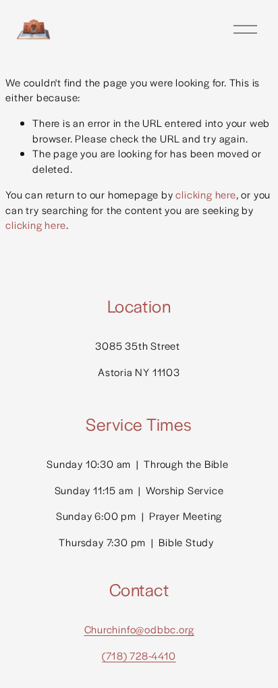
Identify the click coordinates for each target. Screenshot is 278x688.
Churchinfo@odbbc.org (139, 629)
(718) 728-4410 (138, 655)
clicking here (205, 194)
